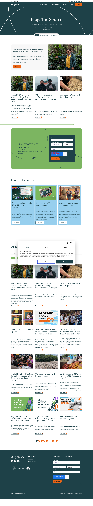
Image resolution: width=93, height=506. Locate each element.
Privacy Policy (62, 493)
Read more (17, 66)
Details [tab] (46, 247)
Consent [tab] (27, 247)
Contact (30, 459)
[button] (16, 1)
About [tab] (65, 247)
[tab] (36, 35)
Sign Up (78, 4)
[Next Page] (57, 441)
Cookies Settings (78, 493)
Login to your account (76, 1)
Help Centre (31, 456)
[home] (15, 4)
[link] (65, 57)
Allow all (64, 261)
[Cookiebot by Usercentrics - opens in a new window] (68, 243)
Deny (46, 261)
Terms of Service (69, 493)
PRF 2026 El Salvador (70, 425)
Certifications (32, 461)
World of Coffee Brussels (41, 339)
